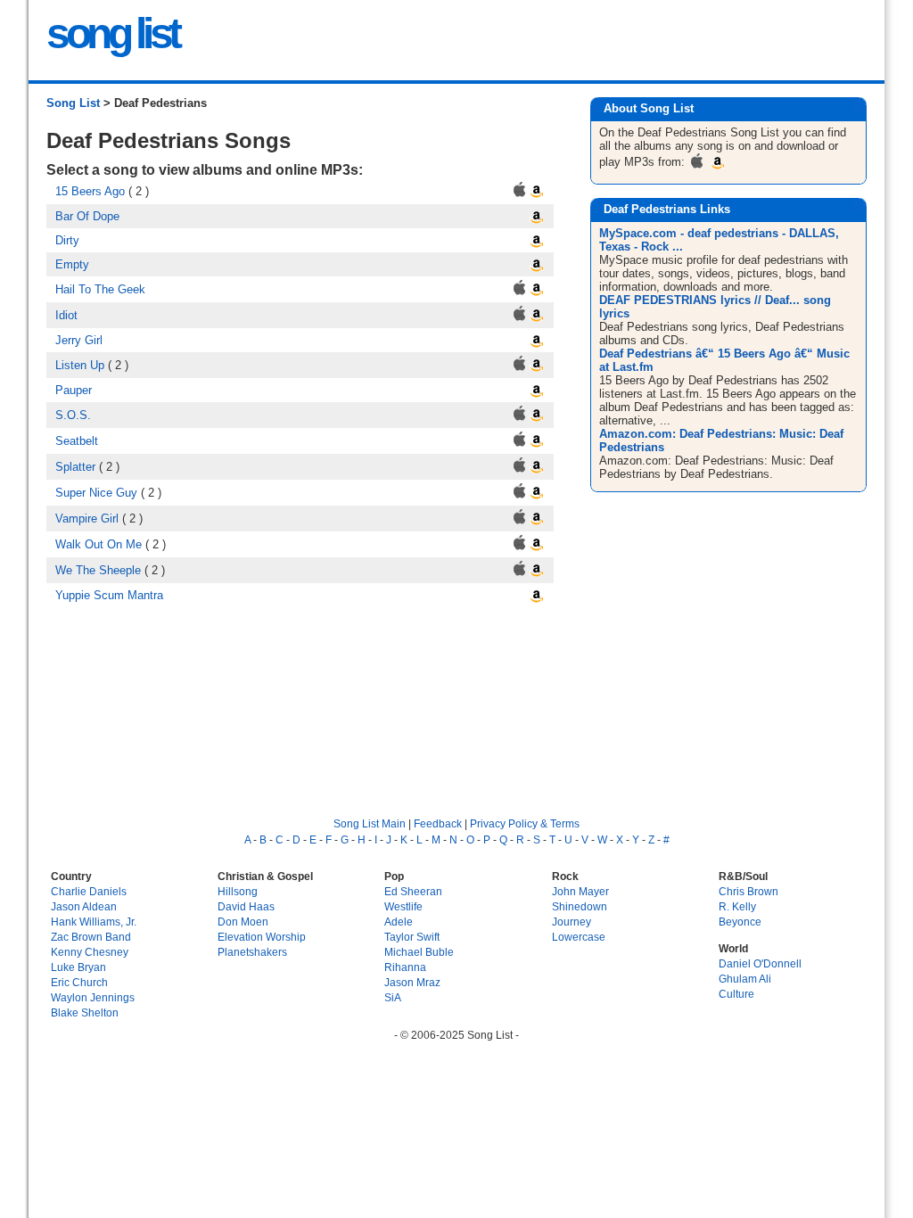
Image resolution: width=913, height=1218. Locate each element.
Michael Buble (419, 952)
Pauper (73, 390)
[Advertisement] (731, 639)
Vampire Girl (87, 518)
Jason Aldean (84, 906)
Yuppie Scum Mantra (109, 595)
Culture (736, 994)
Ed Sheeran (413, 891)
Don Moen (243, 921)
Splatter (75, 466)
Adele (398, 921)
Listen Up (79, 365)
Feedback (438, 823)
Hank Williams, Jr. (93, 921)
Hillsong (238, 891)
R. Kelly (737, 906)
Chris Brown (748, 891)
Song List (73, 103)
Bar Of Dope (87, 216)
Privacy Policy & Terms (525, 823)
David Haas (246, 906)
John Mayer (580, 891)
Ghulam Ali (745, 978)
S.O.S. (73, 415)
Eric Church (79, 982)
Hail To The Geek (100, 289)
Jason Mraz (412, 982)
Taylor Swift (412, 936)
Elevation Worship (262, 936)
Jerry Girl (79, 340)
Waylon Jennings (93, 997)
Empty (72, 264)
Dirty (67, 240)
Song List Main (369, 823)
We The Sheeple (98, 570)
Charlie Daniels (89, 891)
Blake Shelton (85, 1012)
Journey (571, 921)
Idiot (66, 315)
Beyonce (740, 921)
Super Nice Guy (96, 492)
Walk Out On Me (98, 544)
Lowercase (578, 936)
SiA (392, 997)
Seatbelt (76, 441)
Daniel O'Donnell (760, 963)
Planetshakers (252, 952)
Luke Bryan (78, 967)
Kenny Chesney (89, 952)
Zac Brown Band (91, 936)
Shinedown (579, 906)
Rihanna (405, 967)
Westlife (403, 906)
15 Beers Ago (90, 191)
